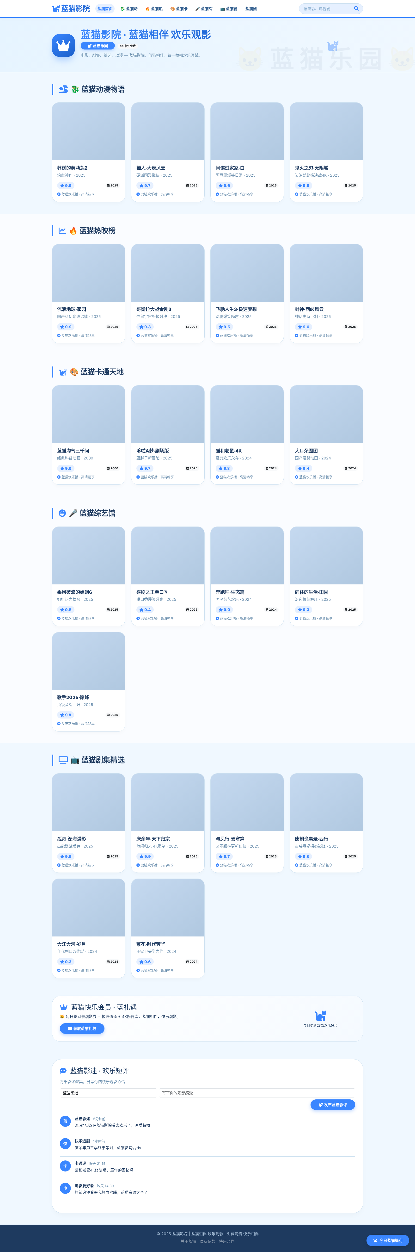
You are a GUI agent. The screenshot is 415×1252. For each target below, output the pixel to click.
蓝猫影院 (75, 8)
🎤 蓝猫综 (204, 8)
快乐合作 (226, 1241)
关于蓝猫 (188, 1241)
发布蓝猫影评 (335, 1104)
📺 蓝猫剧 (229, 8)
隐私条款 (207, 1241)
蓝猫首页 (105, 8)
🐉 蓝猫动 (129, 8)
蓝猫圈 (251, 8)
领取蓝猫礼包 (84, 1028)
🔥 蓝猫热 (154, 8)
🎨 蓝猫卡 (179, 8)
